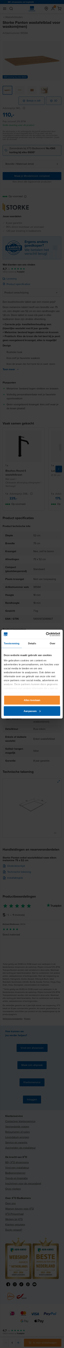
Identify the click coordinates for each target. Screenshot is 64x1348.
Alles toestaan (32, 700)
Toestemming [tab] (11, 643)
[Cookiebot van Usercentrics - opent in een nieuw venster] (46, 634)
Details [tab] (32, 643)
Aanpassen (30, 710)
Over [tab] (52, 643)
